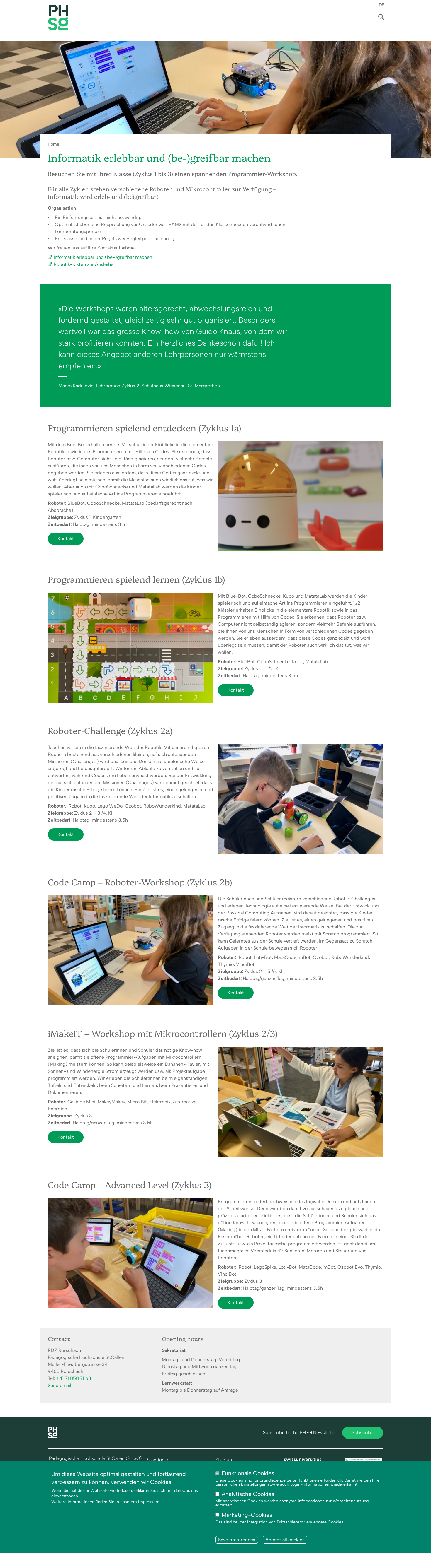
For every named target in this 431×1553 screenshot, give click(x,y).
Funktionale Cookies (248, 1473)
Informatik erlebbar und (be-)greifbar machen (103, 257)
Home (53, 144)
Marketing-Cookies (247, 1515)
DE (381, 5)
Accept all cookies (285, 1539)
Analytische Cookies (248, 1494)
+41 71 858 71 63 (73, 1378)
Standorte (157, 1460)
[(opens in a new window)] (303, 1460)
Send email (59, 1385)
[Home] (52, 1436)
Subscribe (363, 1432)
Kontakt (65, 538)
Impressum (148, 1501)
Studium (224, 1460)
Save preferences (236, 1539)
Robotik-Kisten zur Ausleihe (83, 264)
